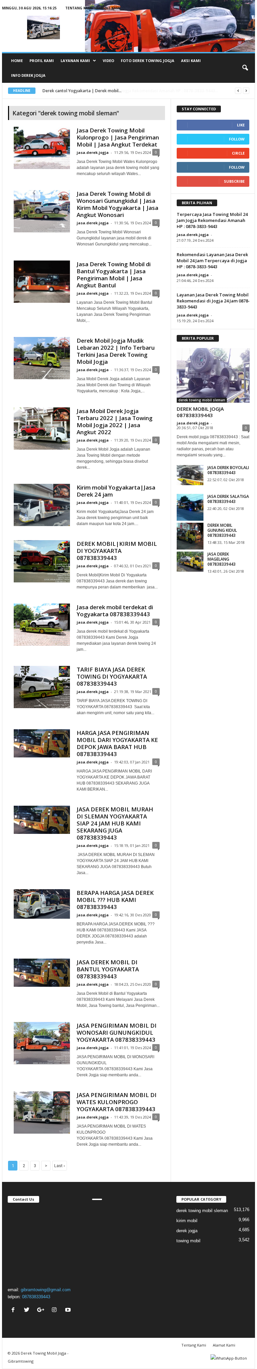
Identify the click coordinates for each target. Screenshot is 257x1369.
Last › (59, 1165)
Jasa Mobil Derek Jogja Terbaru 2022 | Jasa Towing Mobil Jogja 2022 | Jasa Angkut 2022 (115, 421)
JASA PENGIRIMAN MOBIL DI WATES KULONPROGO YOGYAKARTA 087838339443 (117, 1102)
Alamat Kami (108, 8)
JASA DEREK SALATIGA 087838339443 (228, 499)
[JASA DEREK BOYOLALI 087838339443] (190, 475)
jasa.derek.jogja (93, 152)
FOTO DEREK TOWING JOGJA (147, 60)
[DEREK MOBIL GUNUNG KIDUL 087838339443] (190, 536)
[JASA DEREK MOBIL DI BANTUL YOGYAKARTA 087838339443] (42, 973)
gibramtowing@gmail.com (46, 1289)
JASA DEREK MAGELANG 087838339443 (221, 559)
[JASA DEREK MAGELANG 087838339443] (190, 562)
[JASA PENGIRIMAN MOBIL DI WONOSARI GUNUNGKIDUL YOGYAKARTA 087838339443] (42, 1043)
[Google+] (41, 1310)
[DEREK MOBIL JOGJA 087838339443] (213, 375)
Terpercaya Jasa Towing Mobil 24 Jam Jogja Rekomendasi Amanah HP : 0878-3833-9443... (126, 91)
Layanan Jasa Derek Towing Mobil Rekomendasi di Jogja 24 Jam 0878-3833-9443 (213, 301)
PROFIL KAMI (41, 60)
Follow (237, 138)
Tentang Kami (78, 8)
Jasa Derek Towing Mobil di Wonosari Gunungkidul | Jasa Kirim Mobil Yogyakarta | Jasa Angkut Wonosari (117, 204)
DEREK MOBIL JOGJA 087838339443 (200, 411)
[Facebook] (14, 1310)
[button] (245, 68)
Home (17, 60)
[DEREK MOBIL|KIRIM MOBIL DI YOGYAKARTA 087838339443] (42, 561)
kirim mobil (186, 1220)
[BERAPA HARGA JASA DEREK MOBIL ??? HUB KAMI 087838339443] (42, 904)
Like (241, 124)
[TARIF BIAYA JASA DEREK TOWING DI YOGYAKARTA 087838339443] (42, 687)
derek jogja (186, 1230)
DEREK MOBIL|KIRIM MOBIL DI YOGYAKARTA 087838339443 (117, 551)
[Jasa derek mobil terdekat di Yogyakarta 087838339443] (42, 625)
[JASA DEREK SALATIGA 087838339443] (190, 507)
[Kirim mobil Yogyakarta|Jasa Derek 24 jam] (42, 505)
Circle (238, 153)
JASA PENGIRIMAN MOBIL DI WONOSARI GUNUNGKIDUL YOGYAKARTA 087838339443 (117, 1032)
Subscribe (234, 181)
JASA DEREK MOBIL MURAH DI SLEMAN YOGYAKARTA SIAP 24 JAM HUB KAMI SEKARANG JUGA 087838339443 (115, 823)
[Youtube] (69, 1310)
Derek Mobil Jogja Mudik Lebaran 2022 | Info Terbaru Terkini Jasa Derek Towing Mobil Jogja (116, 351)
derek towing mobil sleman (201, 400)
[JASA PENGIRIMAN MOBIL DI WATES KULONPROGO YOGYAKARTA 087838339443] (42, 1112)
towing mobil (188, 1240)
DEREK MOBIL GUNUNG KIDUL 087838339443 (222, 530)
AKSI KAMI (191, 60)
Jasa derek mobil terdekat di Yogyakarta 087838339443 (115, 610)
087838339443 (36, 1296)
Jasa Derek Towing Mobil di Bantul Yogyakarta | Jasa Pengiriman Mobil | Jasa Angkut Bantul (114, 274)
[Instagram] (55, 1310)
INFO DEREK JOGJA (28, 75)
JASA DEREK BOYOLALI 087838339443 (228, 470)
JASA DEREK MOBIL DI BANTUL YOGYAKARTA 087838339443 (108, 969)
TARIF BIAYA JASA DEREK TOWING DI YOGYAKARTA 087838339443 (112, 676)
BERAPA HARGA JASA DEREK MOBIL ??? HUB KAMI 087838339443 (115, 900)
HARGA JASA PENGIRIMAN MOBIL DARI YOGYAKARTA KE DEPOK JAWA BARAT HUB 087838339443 (117, 743)
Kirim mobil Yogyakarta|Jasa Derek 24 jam (116, 490)
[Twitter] (27, 1310)
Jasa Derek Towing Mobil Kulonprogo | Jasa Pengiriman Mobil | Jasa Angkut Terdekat (118, 137)
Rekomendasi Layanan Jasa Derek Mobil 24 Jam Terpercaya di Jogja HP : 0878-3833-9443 (212, 260)
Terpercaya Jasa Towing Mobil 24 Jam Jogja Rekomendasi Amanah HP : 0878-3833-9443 (212, 220)
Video (108, 60)
